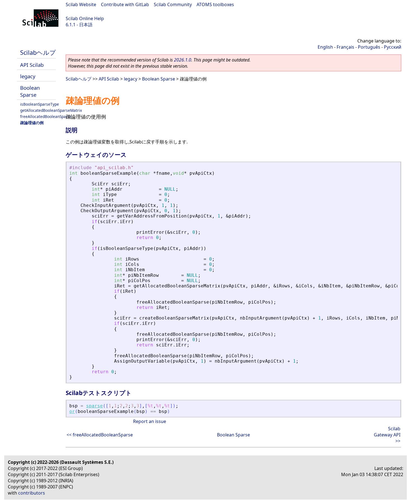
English (325, 47)
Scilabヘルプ (38, 52)
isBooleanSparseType (39, 104)
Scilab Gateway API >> (387, 435)
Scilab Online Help (85, 18)
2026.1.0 (182, 60)
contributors (31, 493)
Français (345, 47)
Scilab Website (81, 4)
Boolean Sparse (30, 91)
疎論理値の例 (32, 122)
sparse (94, 405)
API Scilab (32, 64)
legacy (27, 76)
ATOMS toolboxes (215, 4)
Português (369, 47)
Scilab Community (173, 4)
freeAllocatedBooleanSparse (46, 116)
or (72, 411)
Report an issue (149, 421)
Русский (392, 47)
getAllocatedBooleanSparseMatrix (51, 110)
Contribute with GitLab (125, 4)
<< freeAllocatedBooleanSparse (100, 435)
